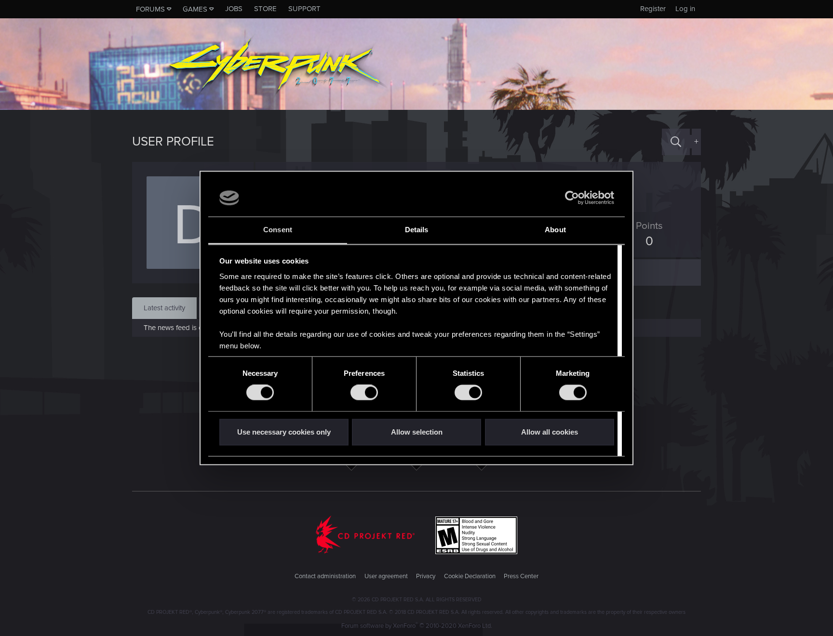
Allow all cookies (549, 432)
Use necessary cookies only (284, 432)
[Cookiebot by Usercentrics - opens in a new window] (572, 198)
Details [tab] (417, 229)
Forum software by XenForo (416, 626)
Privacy (425, 576)
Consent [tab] (277, 229)
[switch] (364, 392)
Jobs (233, 8)
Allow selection (417, 432)
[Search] (676, 142)
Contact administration (325, 576)
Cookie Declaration (470, 576)
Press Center (521, 576)
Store (265, 8)
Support (304, 8)
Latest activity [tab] (164, 308)
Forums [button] (150, 9)
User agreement (386, 576)
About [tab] (555, 229)
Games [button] (195, 9)
